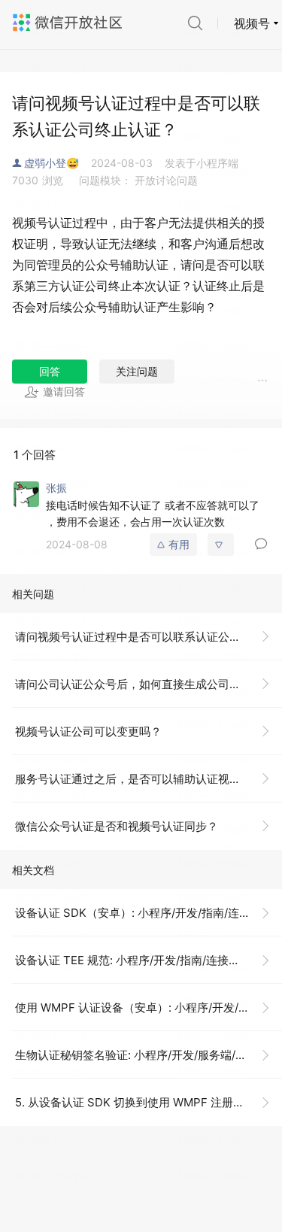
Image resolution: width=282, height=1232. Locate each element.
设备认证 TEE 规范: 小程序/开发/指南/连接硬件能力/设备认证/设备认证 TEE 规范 (148, 960)
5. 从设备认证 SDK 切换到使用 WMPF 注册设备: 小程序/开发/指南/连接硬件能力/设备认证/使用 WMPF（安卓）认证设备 (148, 1102)
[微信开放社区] (69, 22)
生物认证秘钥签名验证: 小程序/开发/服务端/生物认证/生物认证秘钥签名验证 (148, 1055)
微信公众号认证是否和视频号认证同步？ (116, 826)
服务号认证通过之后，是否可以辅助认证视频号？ (139, 779)
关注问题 (137, 371)
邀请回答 (64, 391)
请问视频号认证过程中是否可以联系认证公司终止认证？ (148, 637)
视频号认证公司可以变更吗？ (88, 731)
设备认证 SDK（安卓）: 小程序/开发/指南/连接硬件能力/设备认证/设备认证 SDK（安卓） (148, 913)
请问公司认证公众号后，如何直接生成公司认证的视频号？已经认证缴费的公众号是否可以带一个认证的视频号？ (148, 684)
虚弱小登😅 (51, 162)
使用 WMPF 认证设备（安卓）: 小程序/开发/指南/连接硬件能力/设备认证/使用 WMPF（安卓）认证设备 (148, 1007)
